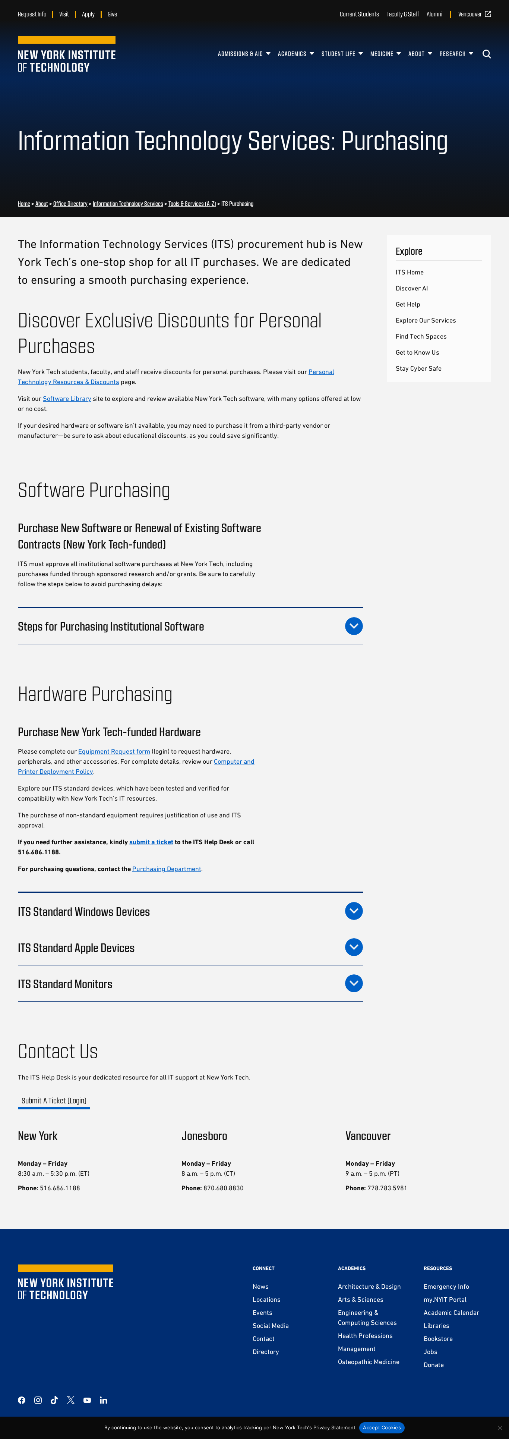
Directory (266, 1351)
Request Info (32, 14)
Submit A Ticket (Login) (54, 1100)
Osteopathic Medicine (368, 1362)
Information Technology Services (128, 203)
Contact (264, 1338)
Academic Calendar (451, 1312)
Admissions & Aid (240, 53)
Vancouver (470, 14)
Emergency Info (446, 1286)
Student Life (338, 53)
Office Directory (70, 203)
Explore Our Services (426, 320)
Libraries (436, 1325)
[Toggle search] (486, 54)
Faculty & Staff (402, 14)
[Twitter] (71, 1400)
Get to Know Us (417, 352)
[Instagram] (38, 1400)
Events (262, 1312)
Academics (292, 53)
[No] (499, 1428)
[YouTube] (87, 1400)
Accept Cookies (382, 1427)
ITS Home (410, 272)
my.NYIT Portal (445, 1299)
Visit (64, 14)
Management (357, 1348)
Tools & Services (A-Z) (192, 203)
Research (453, 53)
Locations (267, 1299)
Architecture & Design (369, 1286)
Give (112, 14)
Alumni (434, 14)
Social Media (271, 1325)
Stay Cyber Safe (419, 368)
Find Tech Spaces (421, 336)
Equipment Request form (114, 751)
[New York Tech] (67, 54)
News (261, 1286)
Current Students (359, 14)
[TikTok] (54, 1400)
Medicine (381, 53)
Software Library (67, 398)
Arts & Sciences (360, 1299)
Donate (434, 1365)
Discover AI (412, 288)
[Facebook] (21, 1400)
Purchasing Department (166, 869)
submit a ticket (151, 842)
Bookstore (438, 1338)
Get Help (408, 304)
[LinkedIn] (103, 1400)
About (416, 53)
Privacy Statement (334, 1427)
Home (24, 203)
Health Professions (365, 1335)
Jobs (430, 1351)
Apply (88, 14)
